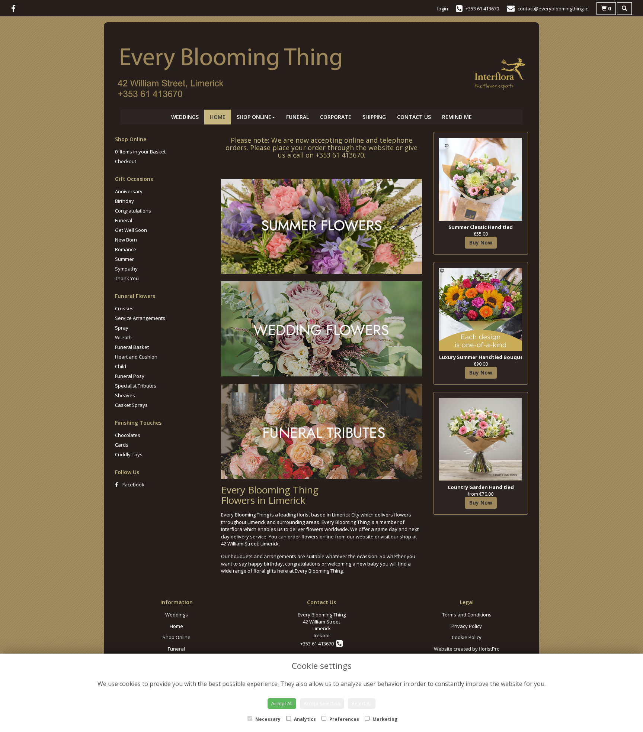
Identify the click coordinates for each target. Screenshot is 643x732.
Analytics (304, 719)
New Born (126, 239)
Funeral (297, 116)
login (442, 8)
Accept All (281, 703)
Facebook (132, 484)
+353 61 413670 (318, 643)
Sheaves (125, 395)
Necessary (267, 719)
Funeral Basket (132, 347)
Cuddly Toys (129, 454)
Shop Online (254, 116)
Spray (121, 327)
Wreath (123, 337)
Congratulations (133, 210)
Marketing (384, 719)
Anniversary (129, 191)
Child (120, 366)
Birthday (124, 201)
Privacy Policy (466, 626)
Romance (125, 249)
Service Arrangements (140, 318)
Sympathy (126, 268)
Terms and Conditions (467, 614)
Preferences (343, 719)
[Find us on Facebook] (15, 8)
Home (217, 116)
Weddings (185, 116)
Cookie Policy (467, 637)
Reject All (362, 703)
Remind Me (457, 116)
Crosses (124, 308)
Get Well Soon (131, 230)
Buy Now (480, 242)
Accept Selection (322, 703)
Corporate (335, 116)
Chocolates (127, 435)
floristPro (489, 648)
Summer (124, 259)
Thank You (127, 278)
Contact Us (414, 116)
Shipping (374, 116)
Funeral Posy (129, 376)
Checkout (125, 161)
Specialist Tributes (135, 385)
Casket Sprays (131, 405)
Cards (121, 444)
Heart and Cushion (136, 356)
